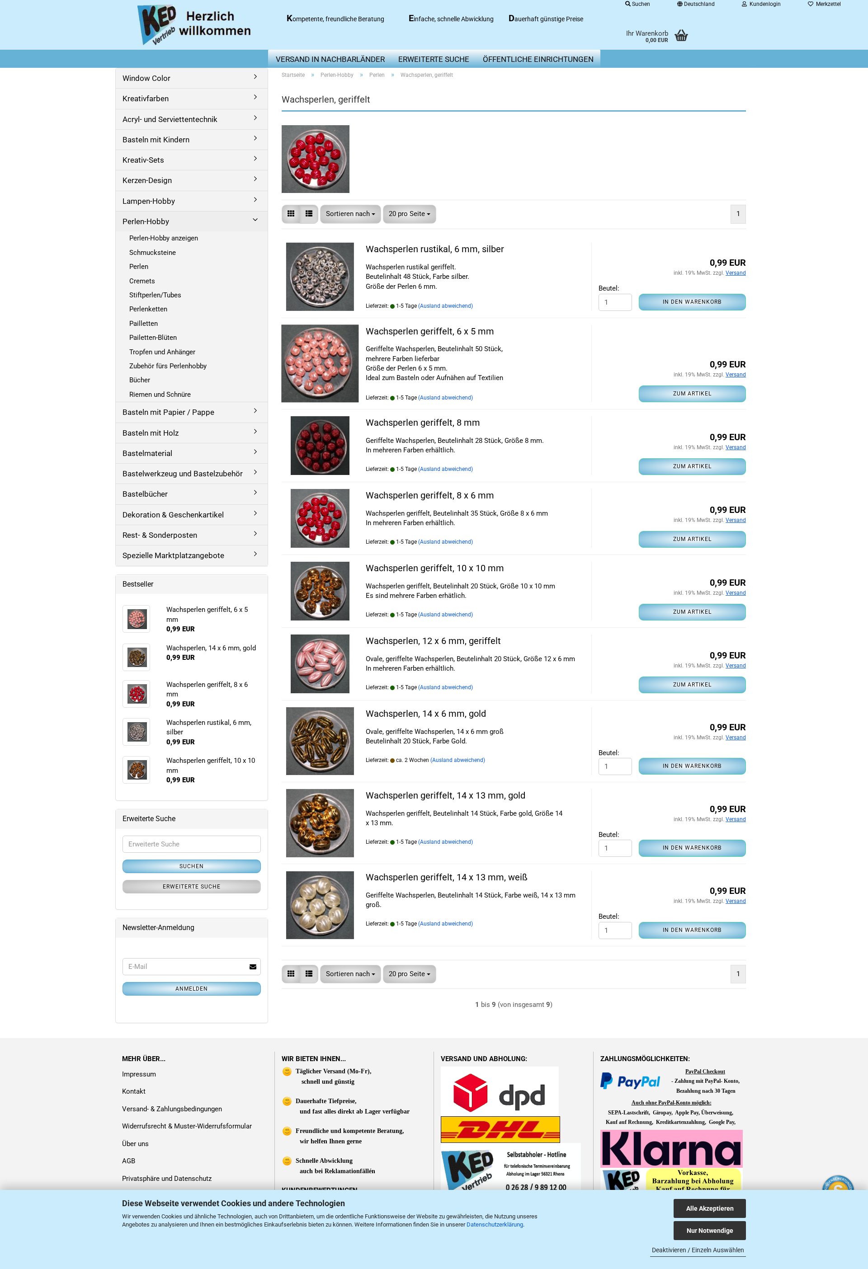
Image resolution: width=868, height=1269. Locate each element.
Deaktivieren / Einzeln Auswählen (698, 1250)
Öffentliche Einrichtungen (538, 59)
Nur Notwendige (710, 1230)
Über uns (135, 1144)
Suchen (191, 866)
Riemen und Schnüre (160, 394)
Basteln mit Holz (151, 432)
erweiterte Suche (433, 59)
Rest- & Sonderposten (160, 535)
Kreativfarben (146, 98)
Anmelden (191, 989)
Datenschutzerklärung (495, 1224)
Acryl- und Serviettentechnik (170, 119)
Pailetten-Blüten (153, 338)
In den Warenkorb (692, 302)
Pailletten (143, 324)
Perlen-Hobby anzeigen (163, 238)
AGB (128, 1161)
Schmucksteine (152, 253)
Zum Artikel (692, 393)
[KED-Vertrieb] (195, 25)
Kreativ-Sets (143, 159)
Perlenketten (148, 309)
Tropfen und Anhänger (162, 352)
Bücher (139, 380)
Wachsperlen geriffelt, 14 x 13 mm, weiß (447, 877)
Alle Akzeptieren (710, 1208)
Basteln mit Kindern (156, 139)
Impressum (139, 1074)
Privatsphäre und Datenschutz (167, 1179)
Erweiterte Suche (192, 887)
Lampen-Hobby (149, 201)
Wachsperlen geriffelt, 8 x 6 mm (430, 495)
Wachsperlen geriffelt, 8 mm (423, 422)
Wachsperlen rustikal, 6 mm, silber (435, 249)
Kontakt (134, 1091)
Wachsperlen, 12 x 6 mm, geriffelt (433, 640)
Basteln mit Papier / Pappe (168, 412)
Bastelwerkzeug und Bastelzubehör (183, 473)
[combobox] (350, 214)
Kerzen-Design (147, 180)
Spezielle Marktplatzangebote (173, 555)
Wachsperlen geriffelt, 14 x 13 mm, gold (445, 795)
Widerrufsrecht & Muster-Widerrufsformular (187, 1126)
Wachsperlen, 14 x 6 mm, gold (426, 713)
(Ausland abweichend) (445, 306)
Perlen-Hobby (146, 221)
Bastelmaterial (147, 453)
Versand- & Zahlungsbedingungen (172, 1109)
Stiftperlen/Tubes (155, 295)
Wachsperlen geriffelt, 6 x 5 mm (430, 331)
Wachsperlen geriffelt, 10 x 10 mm (435, 568)
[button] (291, 214)
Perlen (138, 267)
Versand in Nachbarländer (330, 59)
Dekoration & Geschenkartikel (173, 514)
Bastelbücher (145, 493)
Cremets (142, 281)
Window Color (146, 78)
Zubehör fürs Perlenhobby (168, 366)
